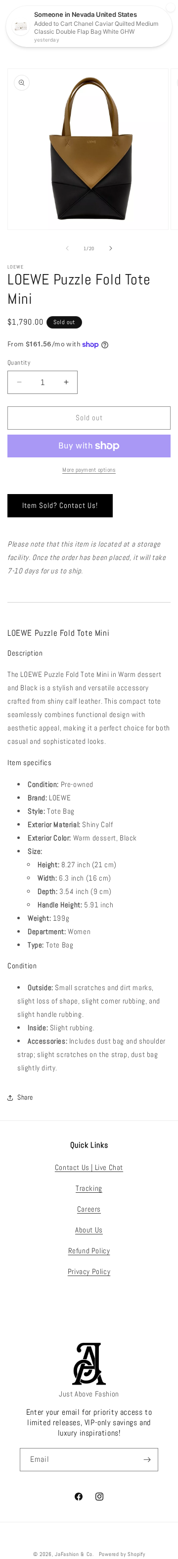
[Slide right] (111, 248)
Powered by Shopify (122, 1554)
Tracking (89, 1188)
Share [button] (25, 1097)
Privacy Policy (89, 1271)
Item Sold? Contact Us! (60, 505)
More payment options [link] (89, 470)
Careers (89, 1209)
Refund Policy (89, 1250)
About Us (89, 1229)
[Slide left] (67, 248)
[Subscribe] (147, 1459)
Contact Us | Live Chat (89, 1167)
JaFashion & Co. (74, 1554)
